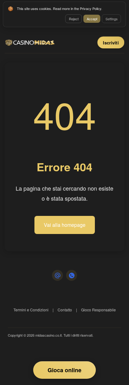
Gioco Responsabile (98, 309)
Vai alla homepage (64, 224)
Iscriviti (111, 42)
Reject (74, 18)
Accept (92, 18)
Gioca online (64, 370)
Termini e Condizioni (31, 309)
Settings (112, 18)
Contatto (65, 309)
